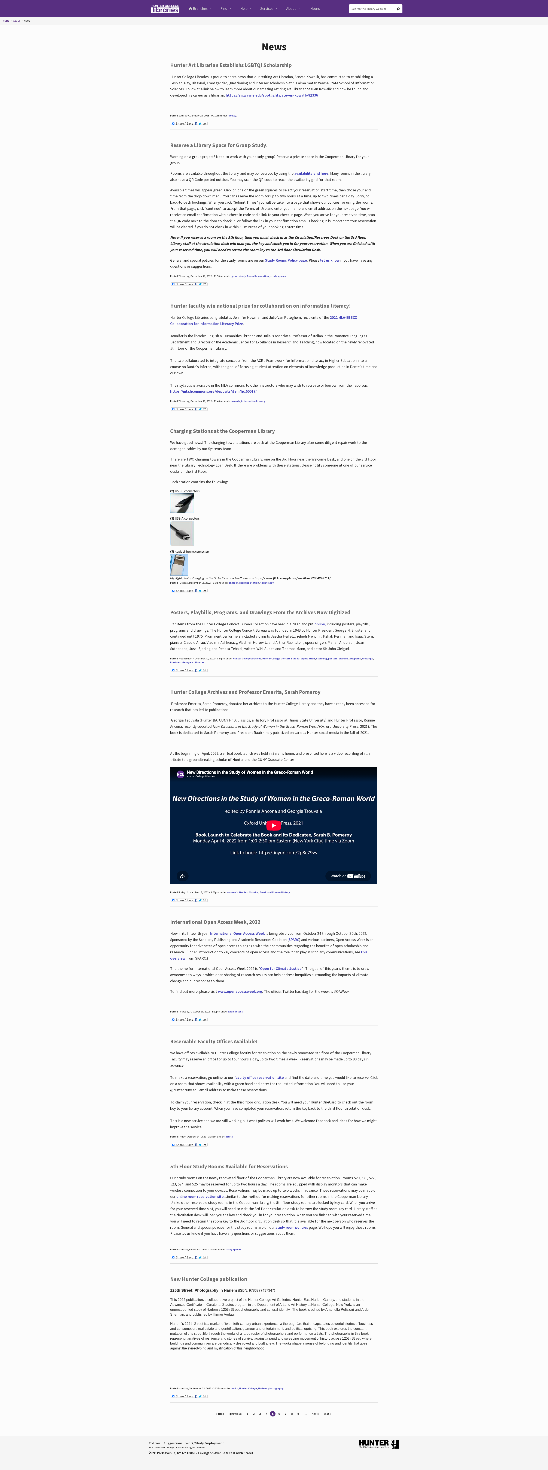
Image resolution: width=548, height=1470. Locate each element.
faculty (232, 115)
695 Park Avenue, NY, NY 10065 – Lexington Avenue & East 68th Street (202, 1453)
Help (243, 8)
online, (320, 624)
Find (223, 8)
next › (315, 1414)
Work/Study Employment (205, 1443)
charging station (249, 582)
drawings (367, 658)
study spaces (278, 276)
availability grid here (311, 173)
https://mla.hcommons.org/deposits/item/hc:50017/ (213, 391)
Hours (315, 8)
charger (233, 582)
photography (275, 1388)
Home (6, 20)
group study (238, 276)
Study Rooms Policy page (286, 260)
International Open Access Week (237, 933)
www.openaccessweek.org (240, 991)
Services (266, 8)
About (291, 8)
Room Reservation (258, 276)
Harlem (262, 1388)
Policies (154, 1443)
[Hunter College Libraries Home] (165, 8)
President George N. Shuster (187, 662)
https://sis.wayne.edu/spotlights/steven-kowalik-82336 (272, 95)
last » (327, 1414)
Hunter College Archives (247, 658)
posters (332, 658)
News (27, 20)
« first (220, 1414)
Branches (200, 8)
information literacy (253, 401)
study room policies (291, 1227)
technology (267, 582)
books (234, 1388)
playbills (343, 658)
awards (235, 401)
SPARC (294, 939)
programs (355, 658)
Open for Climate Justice (281, 968)
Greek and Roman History (275, 892)
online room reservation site (200, 1196)
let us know (330, 260)
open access (235, 1011)
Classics (253, 892)
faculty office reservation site (259, 1077)
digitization (308, 658)
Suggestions (173, 1443)
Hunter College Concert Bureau (280, 658)
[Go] (398, 9)
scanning (321, 658)
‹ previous (235, 1414)
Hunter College (248, 1388)
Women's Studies (237, 892)
